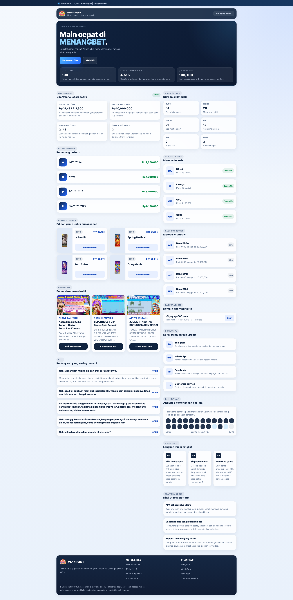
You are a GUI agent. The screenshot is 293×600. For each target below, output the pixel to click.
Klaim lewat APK (73, 346)
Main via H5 (131, 569)
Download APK (70, 60)
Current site (132, 578)
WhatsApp (186, 569)
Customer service (189, 578)
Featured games (134, 573)
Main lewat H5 (90, 247)
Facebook (185, 573)
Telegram (185, 564)
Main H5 (90, 60)
